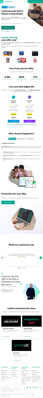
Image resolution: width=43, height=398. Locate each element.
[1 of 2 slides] (21, 126)
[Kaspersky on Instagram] (38, 387)
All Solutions (3, 379)
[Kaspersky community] (41, 387)
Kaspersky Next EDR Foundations (25, 374)
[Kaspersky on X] (30, 387)
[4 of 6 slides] (22, 268)
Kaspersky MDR (34, 374)
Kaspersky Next (34, 370)
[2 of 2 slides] (22, 126)
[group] (14, 111)
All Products (24, 383)
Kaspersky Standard (4, 370)
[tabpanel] (21, 165)
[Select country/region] (24, 1)
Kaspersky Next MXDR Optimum (25, 381)
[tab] (12, 139)
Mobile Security (14, 374)
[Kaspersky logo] (8, 1)
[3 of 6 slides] (21, 268)
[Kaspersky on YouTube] (35, 387)
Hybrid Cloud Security (35, 379)
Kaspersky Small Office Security (25, 371)
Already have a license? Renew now (9, 31)
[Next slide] (40, 257)
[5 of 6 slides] (23, 268)
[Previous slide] (2, 257)
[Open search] (26, 1)
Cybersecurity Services (35, 372)
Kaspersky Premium (4, 374)
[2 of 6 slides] (19, 268)
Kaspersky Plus (3, 372)
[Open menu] (1, 1)
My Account (36, 1)
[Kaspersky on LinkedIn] (33, 387)
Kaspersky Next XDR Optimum (26, 378)
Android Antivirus (14, 370)
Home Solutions (4, 367)
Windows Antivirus (14, 376)
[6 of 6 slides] (25, 268)
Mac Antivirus (14, 372)
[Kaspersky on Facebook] (27, 387)
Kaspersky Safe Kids (4, 376)
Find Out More (6, 336)
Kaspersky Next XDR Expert (36, 376)
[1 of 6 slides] (18, 268)
